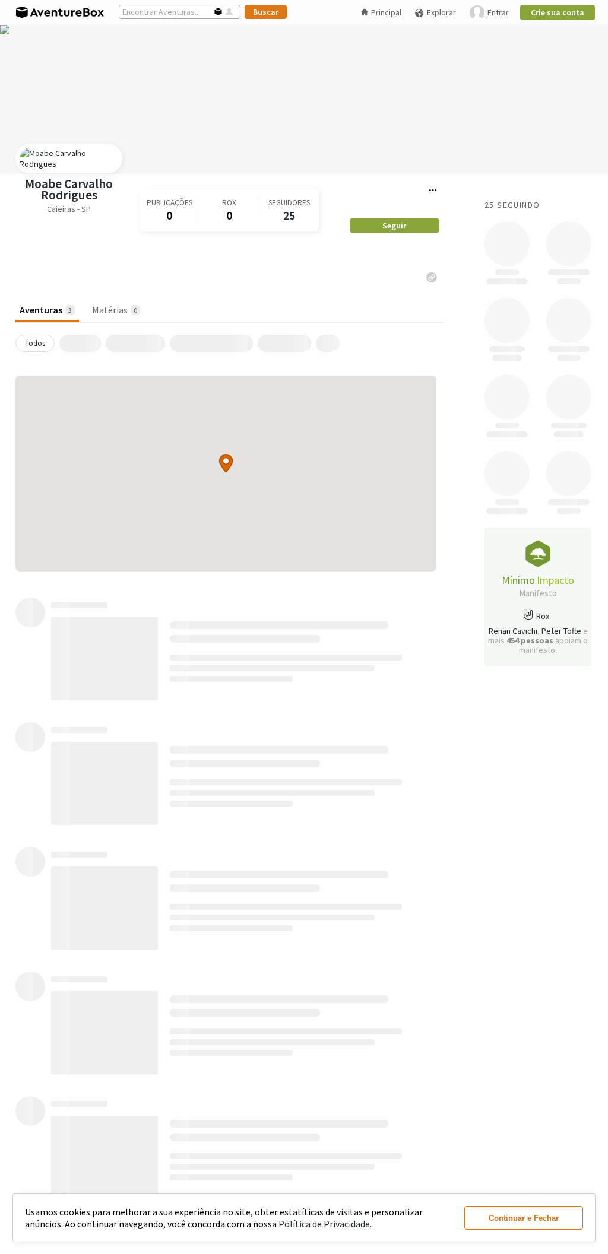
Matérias (114, 310)
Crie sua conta (557, 12)
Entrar (498, 12)
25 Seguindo (512, 204)
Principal (386, 12)
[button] (226, 463)
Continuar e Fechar (524, 1218)
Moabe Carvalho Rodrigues (69, 189)
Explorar (441, 12)
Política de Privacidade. (325, 1224)
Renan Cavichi (513, 631)
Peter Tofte (561, 631)
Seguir (394, 225)
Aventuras (46, 310)
